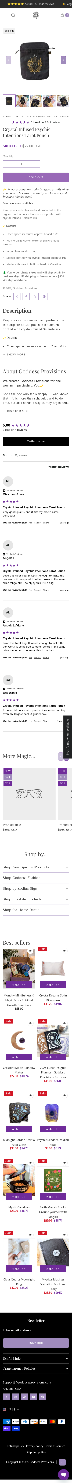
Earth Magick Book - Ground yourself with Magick (53, 1212)
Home (7, 116)
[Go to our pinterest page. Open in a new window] (42, 1396)
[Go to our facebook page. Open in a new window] (6, 1396)
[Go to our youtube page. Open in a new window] (33, 1396)
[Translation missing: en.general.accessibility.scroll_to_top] (62, 1462)
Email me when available (18, 203)
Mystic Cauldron (19, 1207)
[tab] (58, 467)
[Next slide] (63, 60)
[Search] (13, 15)
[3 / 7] (36, 100)
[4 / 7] (49, 100)
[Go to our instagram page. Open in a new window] (15, 1396)
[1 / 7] (9, 100)
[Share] (16, 296)
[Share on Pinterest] (44, 296)
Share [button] (46, 523)
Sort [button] (6, 455)
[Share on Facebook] (26, 296)
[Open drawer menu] (5, 15)
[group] (36, 425)
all (18, 116)
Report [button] (37, 523)
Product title (12, 825)
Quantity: (8, 156)
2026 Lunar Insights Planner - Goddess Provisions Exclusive (53, 1072)
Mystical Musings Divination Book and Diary (53, 1284)
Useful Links (12, 1358)
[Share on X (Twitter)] (35, 296)
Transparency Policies (19, 1368)
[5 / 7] (62, 100)
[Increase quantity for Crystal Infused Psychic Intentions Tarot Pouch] (37, 164)
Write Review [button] (36, 441)
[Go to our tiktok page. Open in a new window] (24, 1396)
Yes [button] (30, 523)
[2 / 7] (22, 100)
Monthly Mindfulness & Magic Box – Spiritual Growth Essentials (19, 1000)
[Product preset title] (29, 794)
